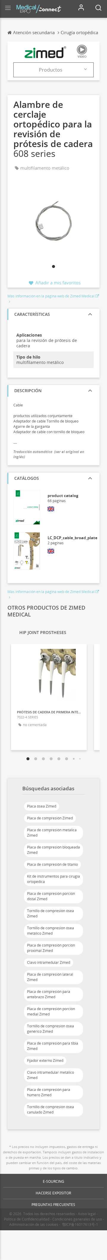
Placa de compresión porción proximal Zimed (51, 948)
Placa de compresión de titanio (52, 864)
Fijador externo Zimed (45, 1060)
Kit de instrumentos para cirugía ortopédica (53, 879)
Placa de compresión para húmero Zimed (48, 1092)
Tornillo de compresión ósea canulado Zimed (50, 1109)
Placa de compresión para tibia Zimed (52, 1046)
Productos (50, 70)
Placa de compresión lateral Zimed (50, 977)
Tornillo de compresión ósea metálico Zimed (50, 930)
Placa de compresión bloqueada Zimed (53, 850)
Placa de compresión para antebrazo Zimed (48, 994)
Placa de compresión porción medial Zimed (51, 1011)
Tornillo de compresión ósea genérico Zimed (50, 1029)
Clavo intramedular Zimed (48, 962)
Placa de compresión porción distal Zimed (51, 896)
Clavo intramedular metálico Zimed (50, 1075)
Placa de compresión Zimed (50, 818)
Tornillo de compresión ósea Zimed (50, 913)
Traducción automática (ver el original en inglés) (48, 454)
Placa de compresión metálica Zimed (52, 832)
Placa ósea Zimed (41, 806)
